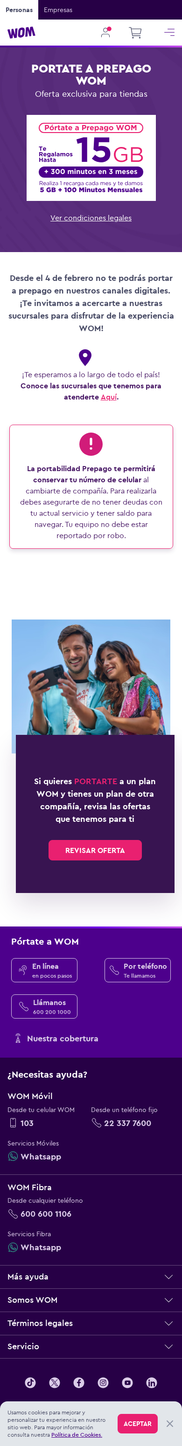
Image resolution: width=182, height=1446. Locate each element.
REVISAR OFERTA (95, 850)
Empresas (58, 10)
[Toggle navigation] (169, 32)
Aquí (109, 396)
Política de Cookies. (76, 1434)
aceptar (138, 1423)
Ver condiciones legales (91, 217)
